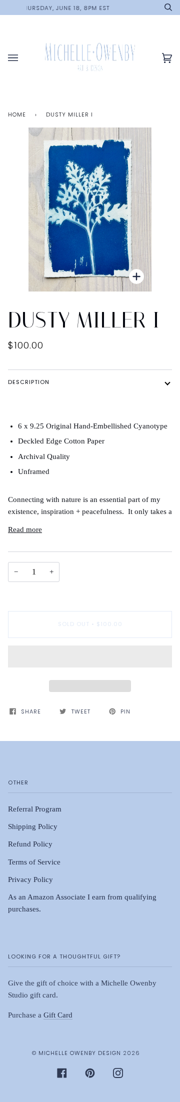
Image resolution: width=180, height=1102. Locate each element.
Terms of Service (34, 862)
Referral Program (35, 809)
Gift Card (58, 1015)
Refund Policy (30, 844)
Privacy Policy (30, 880)
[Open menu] (23, 58)
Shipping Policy (33, 826)
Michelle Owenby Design (79, 1053)
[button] (90, 659)
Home (17, 114)
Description (29, 382)
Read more (25, 530)
